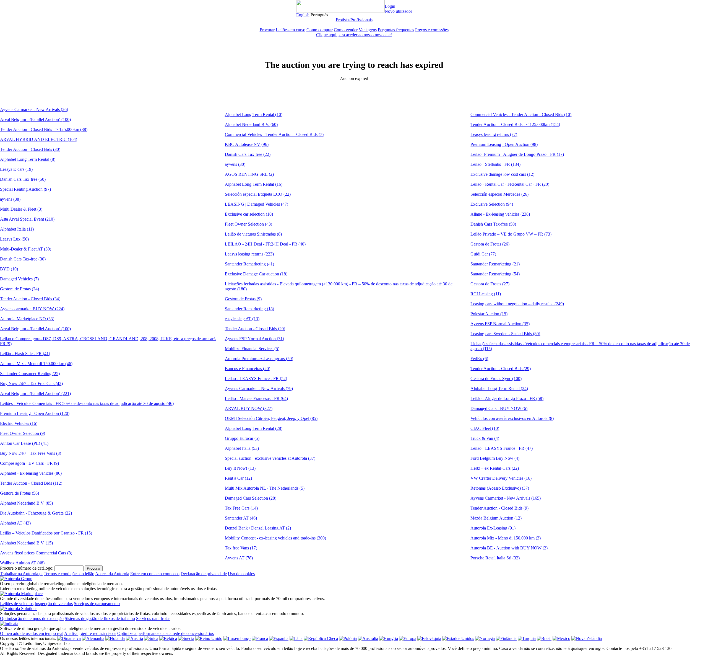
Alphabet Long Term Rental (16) (253, 184)
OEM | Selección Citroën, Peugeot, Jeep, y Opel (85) (271, 418)
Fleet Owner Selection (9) (22, 433)
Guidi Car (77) (483, 254)
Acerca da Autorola (112, 573)
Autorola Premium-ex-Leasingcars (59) (259, 358)
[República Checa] (321, 638)
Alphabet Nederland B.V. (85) (26, 503)
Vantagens (368, 29)
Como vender (346, 29)
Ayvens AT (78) (239, 558)
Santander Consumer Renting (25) (30, 373)
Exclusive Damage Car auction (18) (256, 274)
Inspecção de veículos (54, 603)
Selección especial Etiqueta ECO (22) (258, 194)
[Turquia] (527, 638)
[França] (260, 638)
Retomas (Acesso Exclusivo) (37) (499, 488)
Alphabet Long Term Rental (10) (253, 114)
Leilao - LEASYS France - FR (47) (501, 448)
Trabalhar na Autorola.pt (21, 573)
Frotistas (343, 19)
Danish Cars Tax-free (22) (247, 154)
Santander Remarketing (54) (495, 274)
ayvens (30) (235, 164)
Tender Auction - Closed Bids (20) (255, 328)
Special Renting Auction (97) (25, 189)
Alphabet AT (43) (15, 523)
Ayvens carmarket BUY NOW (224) (32, 308)
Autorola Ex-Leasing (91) (493, 528)
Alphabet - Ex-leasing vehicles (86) (31, 473)
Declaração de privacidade (204, 573)
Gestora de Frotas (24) (19, 288)
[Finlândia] (506, 638)
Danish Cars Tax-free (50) (23, 179)
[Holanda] (115, 638)
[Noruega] (485, 638)
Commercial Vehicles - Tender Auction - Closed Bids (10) (520, 114)
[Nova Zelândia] (586, 638)
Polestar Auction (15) (488, 313)
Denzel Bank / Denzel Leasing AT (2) (258, 528)
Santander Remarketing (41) (249, 264)
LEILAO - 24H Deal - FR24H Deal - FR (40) (265, 244)
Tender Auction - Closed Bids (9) (499, 508)
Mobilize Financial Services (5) (252, 348)
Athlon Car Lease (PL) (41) (24, 443)
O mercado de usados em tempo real (31, 633)
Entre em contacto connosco (154, 573)
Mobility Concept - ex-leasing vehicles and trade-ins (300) (275, 538)
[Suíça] (151, 638)
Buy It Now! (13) (240, 468)
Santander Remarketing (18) (249, 308)
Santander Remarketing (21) (495, 264)
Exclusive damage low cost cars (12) (502, 174)
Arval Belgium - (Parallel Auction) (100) (35, 119)
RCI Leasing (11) (485, 293)
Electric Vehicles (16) (18, 423)
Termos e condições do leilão (69, 573)
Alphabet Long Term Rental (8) (27, 159)
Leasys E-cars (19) (16, 169)
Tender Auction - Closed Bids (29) (500, 368)
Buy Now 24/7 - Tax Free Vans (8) (30, 453)
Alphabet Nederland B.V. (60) (251, 124)
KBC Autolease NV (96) (247, 144)
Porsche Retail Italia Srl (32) (495, 558)
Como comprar (319, 29)
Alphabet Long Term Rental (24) (499, 388)
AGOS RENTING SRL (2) (249, 174)
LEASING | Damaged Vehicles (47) (256, 204)
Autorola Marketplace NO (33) (27, 318)
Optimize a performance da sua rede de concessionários (165, 633)
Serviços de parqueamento (97, 603)
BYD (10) (9, 269)
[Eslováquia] (429, 638)
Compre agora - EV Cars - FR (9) (29, 463)
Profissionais (361, 19)
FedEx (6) (479, 358)
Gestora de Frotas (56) (19, 493)
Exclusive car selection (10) (249, 214)
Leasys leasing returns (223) (249, 254)
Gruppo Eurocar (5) (242, 438)
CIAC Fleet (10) (484, 428)
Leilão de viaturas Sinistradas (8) (253, 234)
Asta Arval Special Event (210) (27, 219)
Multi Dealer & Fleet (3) (21, 209)
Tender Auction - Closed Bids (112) (31, 483)
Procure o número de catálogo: (26, 568)
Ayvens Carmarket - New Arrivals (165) (505, 498)
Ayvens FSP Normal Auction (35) (500, 323)
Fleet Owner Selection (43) (248, 224)
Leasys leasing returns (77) (493, 134)
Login (390, 6)
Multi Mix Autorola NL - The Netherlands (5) (264, 488)
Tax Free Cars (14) (241, 508)
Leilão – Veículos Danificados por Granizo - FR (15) (46, 533)
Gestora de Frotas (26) (489, 244)
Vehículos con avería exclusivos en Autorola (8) (512, 418)
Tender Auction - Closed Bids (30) (30, 149)
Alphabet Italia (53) (242, 448)
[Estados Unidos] (458, 638)
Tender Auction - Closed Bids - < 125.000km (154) (515, 124)
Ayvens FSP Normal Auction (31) (254, 338)
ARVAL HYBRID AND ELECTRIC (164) (38, 139)
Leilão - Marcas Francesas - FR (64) (256, 398)
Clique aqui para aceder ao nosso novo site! (354, 34)
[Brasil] (544, 638)
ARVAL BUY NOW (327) (248, 408)
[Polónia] (348, 638)
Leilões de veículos (16, 603)
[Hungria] (388, 638)
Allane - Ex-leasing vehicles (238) (500, 214)
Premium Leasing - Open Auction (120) (34, 413)
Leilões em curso (290, 29)
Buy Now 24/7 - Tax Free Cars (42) (31, 383)
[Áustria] (134, 638)
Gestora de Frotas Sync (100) (496, 378)
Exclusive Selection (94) (491, 204)
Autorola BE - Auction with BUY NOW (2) (509, 548)
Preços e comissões (432, 29)
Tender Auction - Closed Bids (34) (30, 298)
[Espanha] (278, 638)
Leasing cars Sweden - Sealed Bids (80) (505, 333)
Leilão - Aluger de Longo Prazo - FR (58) (506, 398)
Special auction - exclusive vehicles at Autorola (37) (270, 458)
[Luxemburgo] (237, 638)
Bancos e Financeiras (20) (247, 368)
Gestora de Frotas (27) (489, 283)
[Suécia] (186, 638)
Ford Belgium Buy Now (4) (494, 458)
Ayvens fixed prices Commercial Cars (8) (36, 553)
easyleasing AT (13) (242, 318)
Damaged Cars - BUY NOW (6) (498, 408)
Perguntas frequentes (396, 29)
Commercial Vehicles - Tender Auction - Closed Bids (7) (274, 134)
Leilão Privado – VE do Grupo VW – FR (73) (510, 234)
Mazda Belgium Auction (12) (496, 518)
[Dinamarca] (69, 638)
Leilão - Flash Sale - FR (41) (25, 353)
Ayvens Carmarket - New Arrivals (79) (259, 388)
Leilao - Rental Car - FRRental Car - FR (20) (509, 184)
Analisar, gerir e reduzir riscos (90, 633)
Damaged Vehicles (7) (19, 279)
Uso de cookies (241, 573)
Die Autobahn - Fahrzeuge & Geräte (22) (36, 513)
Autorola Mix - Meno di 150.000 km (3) (505, 538)
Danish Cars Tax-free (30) (23, 259)
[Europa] (407, 638)
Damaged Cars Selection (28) (250, 498)
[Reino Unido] (208, 638)
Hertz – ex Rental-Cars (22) (494, 468)
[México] (561, 638)
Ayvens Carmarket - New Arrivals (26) (34, 109)
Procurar (267, 29)
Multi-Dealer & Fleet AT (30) (25, 249)
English (302, 14)
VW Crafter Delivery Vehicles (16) (501, 478)
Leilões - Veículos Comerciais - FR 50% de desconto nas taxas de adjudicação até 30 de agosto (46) (87, 403)
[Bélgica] (168, 638)
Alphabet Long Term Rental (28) (253, 428)
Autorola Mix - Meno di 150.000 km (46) (36, 363)
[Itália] (296, 638)
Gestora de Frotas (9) (243, 298)
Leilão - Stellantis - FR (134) (495, 164)
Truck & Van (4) (484, 438)
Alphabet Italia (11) (17, 229)
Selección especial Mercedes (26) (499, 194)
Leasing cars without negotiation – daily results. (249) (517, 303)
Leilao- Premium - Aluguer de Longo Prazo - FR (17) (517, 154)
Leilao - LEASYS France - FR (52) (256, 378)
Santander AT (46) (241, 518)
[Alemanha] (93, 638)
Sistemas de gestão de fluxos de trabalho (100, 618)
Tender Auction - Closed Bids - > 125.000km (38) (43, 129)
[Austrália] (368, 638)
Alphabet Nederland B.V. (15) (26, 543)
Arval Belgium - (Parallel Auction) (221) (35, 393)
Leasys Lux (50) (14, 239)
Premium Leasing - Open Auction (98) (504, 144)
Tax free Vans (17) (241, 548)
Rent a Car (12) (238, 478)
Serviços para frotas (153, 618)
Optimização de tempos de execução (32, 618)
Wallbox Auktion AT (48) (22, 563)
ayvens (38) (10, 199)
